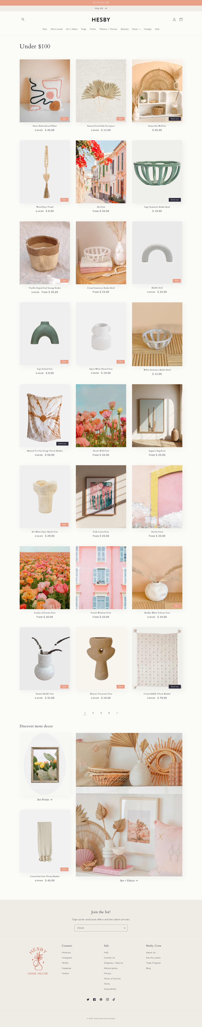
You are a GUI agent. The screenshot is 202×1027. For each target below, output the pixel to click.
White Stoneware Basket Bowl (157, 370)
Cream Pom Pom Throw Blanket (44, 876)
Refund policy (111, 968)
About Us (151, 952)
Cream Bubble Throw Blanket (157, 694)
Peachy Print (157, 532)
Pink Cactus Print (101, 532)
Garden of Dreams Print (44, 613)
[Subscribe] (124, 928)
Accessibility (110, 989)
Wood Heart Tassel (44, 207)
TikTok (65, 963)
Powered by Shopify (107, 1019)
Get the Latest (153, 957)
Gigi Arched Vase (45, 369)
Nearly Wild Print (101, 451)
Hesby (96, 1019)
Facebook (66, 968)
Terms (107, 983)
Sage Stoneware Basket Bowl (157, 207)
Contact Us (109, 957)
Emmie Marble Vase (45, 694)
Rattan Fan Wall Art (157, 126)
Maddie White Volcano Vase (157, 613)
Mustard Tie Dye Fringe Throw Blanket (45, 451)
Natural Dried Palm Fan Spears (101, 126)
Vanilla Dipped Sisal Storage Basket (45, 288)
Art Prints (43, 799)
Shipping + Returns (113, 963)
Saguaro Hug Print (157, 451)
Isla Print (101, 207)
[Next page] (117, 713)
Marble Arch (157, 288)
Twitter (65, 973)
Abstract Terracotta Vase (101, 694)
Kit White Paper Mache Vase (45, 532)
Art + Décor (127, 880)
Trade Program (153, 963)
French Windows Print (101, 613)
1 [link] (85, 712)
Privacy (107, 973)
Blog (148, 968)
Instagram (67, 957)
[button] (23, 19)
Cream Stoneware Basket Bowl (101, 288)
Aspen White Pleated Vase (101, 369)
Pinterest (66, 952)
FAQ (106, 952)
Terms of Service (112, 978)
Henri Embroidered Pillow (45, 126)
